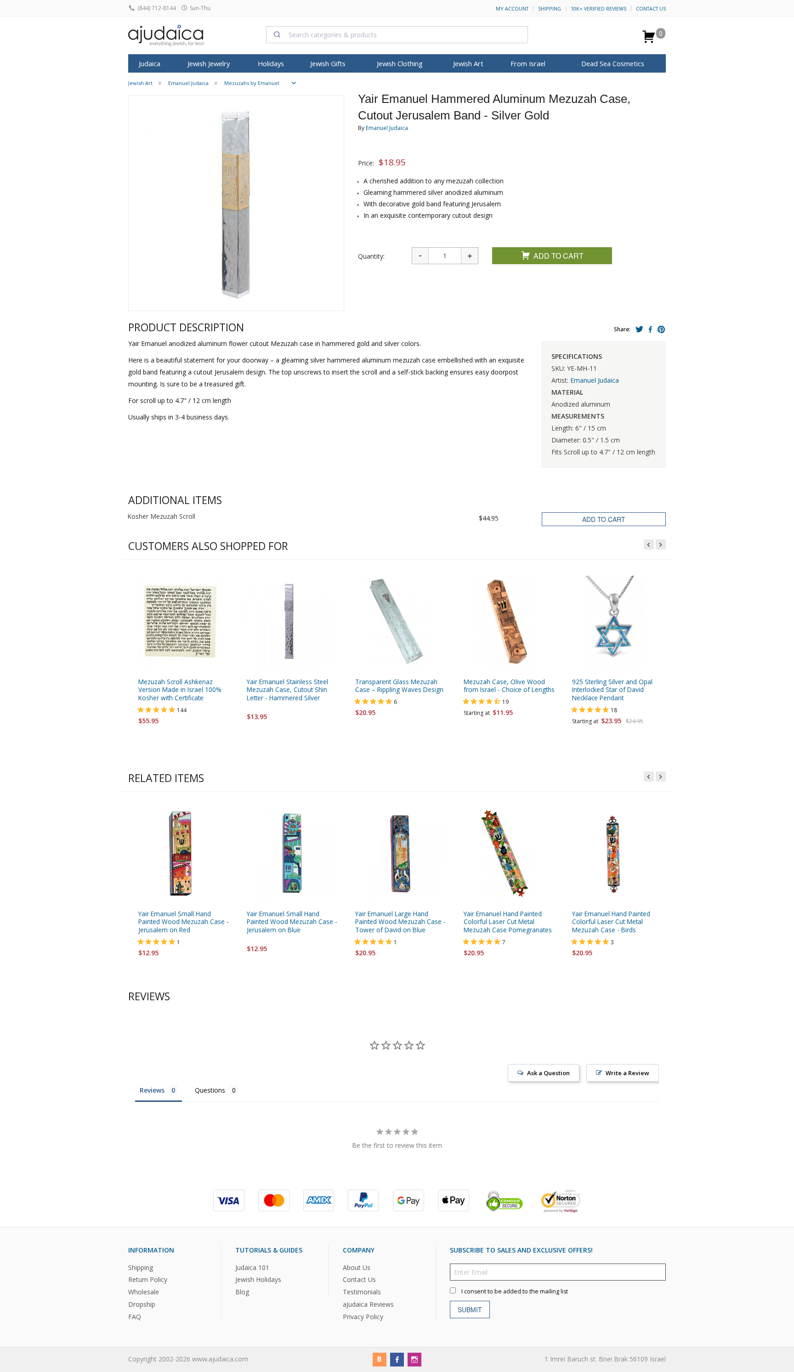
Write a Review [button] (627, 1073)
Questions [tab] (210, 1090)
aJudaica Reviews (368, 1304)
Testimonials (362, 1291)
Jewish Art (468, 63)
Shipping (549, 8)
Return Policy (147, 1279)
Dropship (141, 1304)
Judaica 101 (252, 1267)
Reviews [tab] (152, 1090)
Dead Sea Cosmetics (612, 63)
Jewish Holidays (258, 1279)
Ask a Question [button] (548, 1073)
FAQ (134, 1316)
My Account (512, 8)
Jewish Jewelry (208, 63)
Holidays (271, 63)
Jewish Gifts (328, 63)
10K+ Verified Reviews (598, 8)
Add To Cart (558, 255)
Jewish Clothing (400, 63)
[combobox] (397, 34)
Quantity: (371, 256)
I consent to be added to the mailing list (514, 1291)
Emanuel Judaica (387, 128)
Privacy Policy (363, 1316)
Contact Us (651, 8)
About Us (356, 1267)
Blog (242, 1291)
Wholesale (143, 1291)
